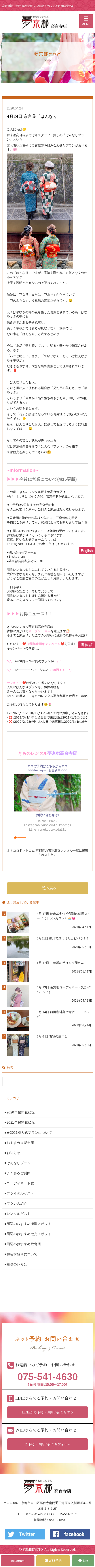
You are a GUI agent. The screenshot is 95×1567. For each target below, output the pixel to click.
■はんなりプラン (17, 1163)
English (87, 551)
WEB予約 (55, 1560)
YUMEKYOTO (33, 1549)
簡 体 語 (86, 645)
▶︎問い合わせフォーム (21, 552)
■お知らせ (12, 1153)
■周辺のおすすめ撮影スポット (27, 1224)
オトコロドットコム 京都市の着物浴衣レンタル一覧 (43, 850)
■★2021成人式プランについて (28, 1132)
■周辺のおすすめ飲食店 (22, 1244)
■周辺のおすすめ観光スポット (27, 1234)
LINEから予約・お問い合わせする (47, 1412)
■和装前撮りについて (21, 1254)
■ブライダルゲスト (19, 1193)
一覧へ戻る (47, 888)
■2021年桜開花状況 (19, 1122)
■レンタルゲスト (17, 1213)
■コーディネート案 (19, 1183)
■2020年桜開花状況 (19, 1112)
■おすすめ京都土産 (19, 1143)
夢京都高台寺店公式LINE (26, 561)
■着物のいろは (15, 1264)
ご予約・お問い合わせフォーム (48, 1444)
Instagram (17, 556)
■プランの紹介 (15, 1203)
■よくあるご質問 (17, 1173)
